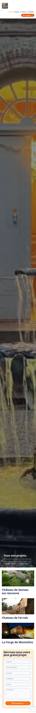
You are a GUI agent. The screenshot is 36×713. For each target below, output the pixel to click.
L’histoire (23, 12)
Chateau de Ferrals (15, 618)
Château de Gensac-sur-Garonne (15, 591)
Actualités (30, 12)
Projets (10, 12)
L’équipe (16, 12)
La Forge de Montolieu (17, 642)
